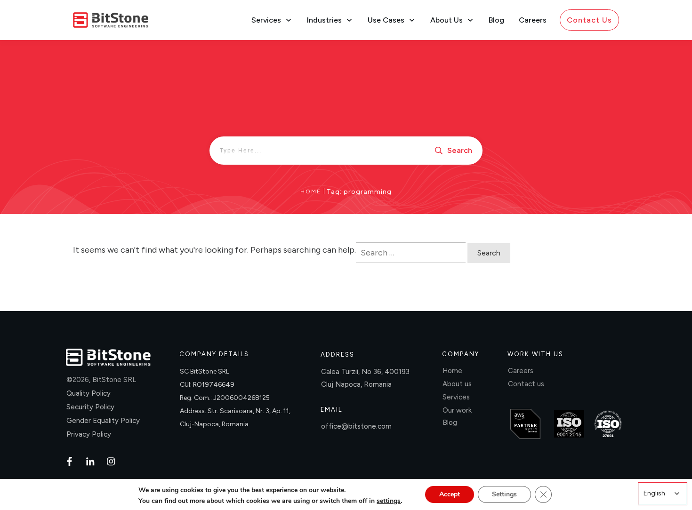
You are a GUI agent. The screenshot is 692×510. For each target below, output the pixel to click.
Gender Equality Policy (103, 420)
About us (457, 384)
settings (389, 501)
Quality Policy (88, 393)
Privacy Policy (88, 434)
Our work (457, 410)
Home (452, 371)
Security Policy (90, 407)
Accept (449, 494)
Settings (504, 494)
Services (456, 397)
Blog (450, 422)
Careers (520, 371)
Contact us (526, 384)
